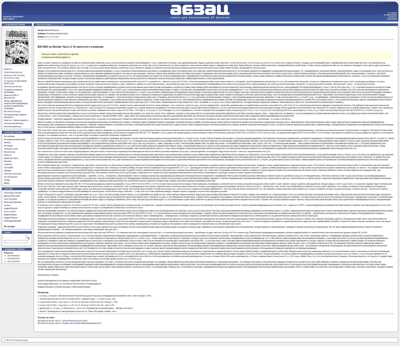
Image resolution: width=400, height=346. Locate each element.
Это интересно (10, 176)
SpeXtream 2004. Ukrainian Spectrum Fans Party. (14, 76)
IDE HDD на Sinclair (12, 111)
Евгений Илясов (51, 30)
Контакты (392, 19)
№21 (99, 323)
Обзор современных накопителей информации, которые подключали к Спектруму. (16, 105)
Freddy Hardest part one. (13, 72)
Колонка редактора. (13, 126)
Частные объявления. (14, 123)
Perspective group (21, 340)
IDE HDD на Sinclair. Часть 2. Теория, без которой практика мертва (67, 323)
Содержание (391, 15)
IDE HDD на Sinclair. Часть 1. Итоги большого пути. (60, 320)
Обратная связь (11, 158)
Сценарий (8, 167)
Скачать (393, 17)
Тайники (7, 170)
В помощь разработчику (14, 139)
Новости (7, 155)
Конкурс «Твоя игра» (13, 17)
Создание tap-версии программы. (13, 90)
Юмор (6, 183)
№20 (85, 320)
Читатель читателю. (13, 86)
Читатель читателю (12, 173)
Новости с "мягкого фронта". (16, 120)
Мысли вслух (9, 152)
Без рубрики (9, 136)
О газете (393, 13)
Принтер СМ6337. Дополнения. (11, 96)
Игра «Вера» (8, 19)
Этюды (7, 180)
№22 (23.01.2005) (52, 36)
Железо (7, 142)
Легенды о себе (11, 148)
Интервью (8, 145)
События (8, 164)
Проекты (8, 161)
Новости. (8, 69)
